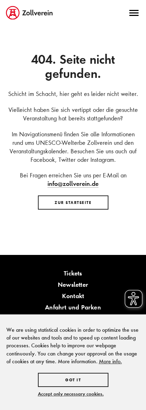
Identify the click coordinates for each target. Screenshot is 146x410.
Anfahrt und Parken (73, 307)
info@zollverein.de (73, 183)
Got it (73, 379)
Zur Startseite (73, 202)
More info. (110, 361)
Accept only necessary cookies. (71, 394)
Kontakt (73, 296)
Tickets (73, 273)
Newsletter (73, 284)
